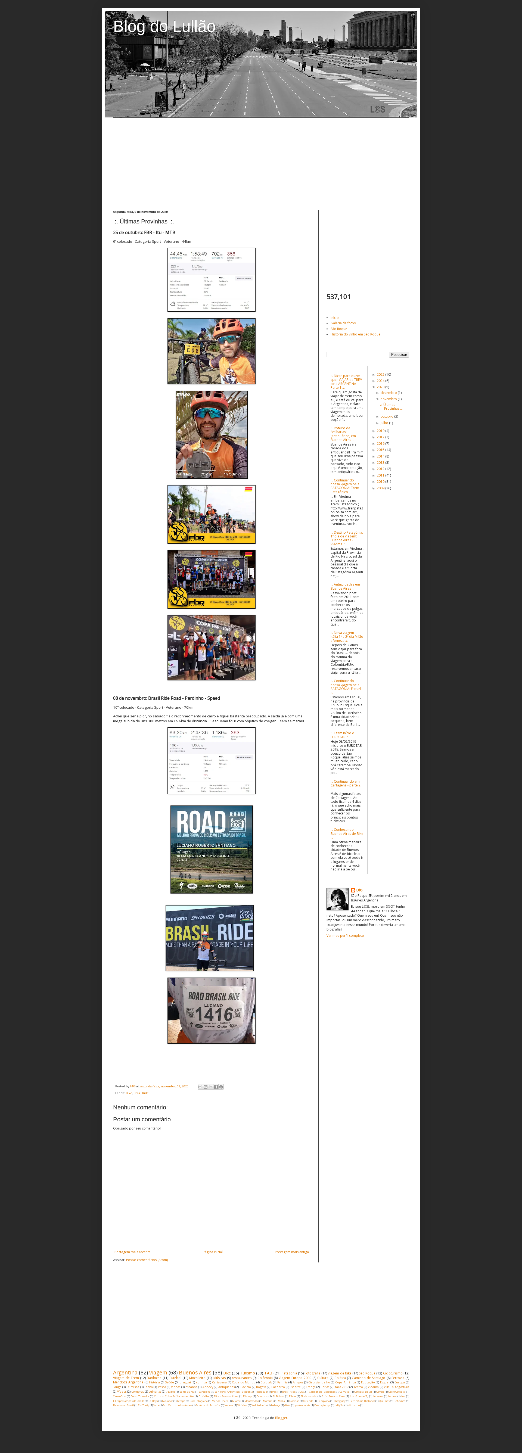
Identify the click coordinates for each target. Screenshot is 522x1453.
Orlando (308, 1401)
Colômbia (265, 1378)
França (311, 1387)
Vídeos (121, 1391)
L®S (359, 890)
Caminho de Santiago (368, 1378)
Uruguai (185, 1382)
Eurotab (266, 1382)
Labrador (167, 1401)
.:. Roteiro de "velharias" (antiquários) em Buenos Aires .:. (343, 434)
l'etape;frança (322, 1405)
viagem (158, 1372)
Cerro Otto (119, 1396)
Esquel (384, 1382)
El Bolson (278, 1396)
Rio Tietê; (143, 1405)
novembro (389, 399)
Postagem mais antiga (292, 1252)
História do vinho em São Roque (355, 334)
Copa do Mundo (243, 1382)
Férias (325, 1387)
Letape (181, 1401)
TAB (268, 1373)
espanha (191, 1387)
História (154, 1382)
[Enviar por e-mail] (200, 1087)
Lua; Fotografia (198, 1401)
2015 (381, 449)
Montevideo (251, 1401)
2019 (381, 430)
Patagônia (289, 1373)
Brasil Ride (141, 1093)
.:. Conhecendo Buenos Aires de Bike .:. (347, 833)
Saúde (169, 1382)
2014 (381, 456)
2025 (381, 374)
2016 (381, 443)
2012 (381, 468)
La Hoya (153, 1401)
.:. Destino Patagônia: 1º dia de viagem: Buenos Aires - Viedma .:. (347, 538)
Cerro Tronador (140, 1396)
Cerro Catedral (397, 1391)
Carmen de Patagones (322, 1391)
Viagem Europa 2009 (295, 1378)
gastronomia (302, 1405)
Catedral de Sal (363, 1391)
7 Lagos (170, 1391)
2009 (381, 488)
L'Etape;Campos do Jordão (128, 1401)
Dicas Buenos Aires (226, 1396)
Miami (236, 1401)
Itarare (392, 1396)
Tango (117, 1387)
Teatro (358, 1387)
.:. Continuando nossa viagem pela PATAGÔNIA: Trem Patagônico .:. (345, 486)
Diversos (262, 1396)
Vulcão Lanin (259, 1405)
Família (282, 1382)
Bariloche (154, 1378)
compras (137, 1391)
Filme (292, 1396)
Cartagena (219, 1382)
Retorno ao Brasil (123, 1405)
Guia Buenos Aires (333, 1396)
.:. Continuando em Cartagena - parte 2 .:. (346, 785)
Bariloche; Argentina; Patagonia (234, 1391)
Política (340, 1378)
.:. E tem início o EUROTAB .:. (342, 735)
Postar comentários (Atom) (147, 1260)
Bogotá (261, 1387)
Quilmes (384, 1401)
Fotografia (312, 1373)
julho (385, 423)
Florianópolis (308, 1396)
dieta (287, 1405)
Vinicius (242, 1405)
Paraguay (340, 1401)
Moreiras (268, 1401)
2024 (381, 380)
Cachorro (278, 1387)
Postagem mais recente (132, 1252)
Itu (403, 1396)
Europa (399, 1382)
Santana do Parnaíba (208, 1405)
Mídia (281, 1401)
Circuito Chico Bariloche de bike (174, 1396)
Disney (247, 1396)
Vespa (162, 1387)
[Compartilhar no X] (210, 1087)
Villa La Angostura (396, 1387)
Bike (129, 1093)
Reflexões (399, 1401)
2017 (381, 437)
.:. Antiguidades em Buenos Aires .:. (345, 586)
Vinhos (175, 1387)
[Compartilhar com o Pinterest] (221, 1087)
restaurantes (241, 1378)
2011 (381, 475)
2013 (381, 462)
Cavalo (380, 1391)
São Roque (339, 328)
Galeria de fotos (343, 323)
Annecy (208, 1387)
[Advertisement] (261, 164)
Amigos (298, 1382)
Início (335, 317)
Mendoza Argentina (128, 1382)
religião (339, 1405)
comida (201, 1382)
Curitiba (204, 1396)
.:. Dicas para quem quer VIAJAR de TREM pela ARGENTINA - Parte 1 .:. (346, 382)
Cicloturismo (393, 1373)
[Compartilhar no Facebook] (216, 1087)
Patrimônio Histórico (362, 1401)
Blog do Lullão (164, 26)
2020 (381, 387)
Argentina (125, 1372)
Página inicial (213, 1252)
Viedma (373, 1387)
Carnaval (345, 1391)
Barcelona (204, 1391)
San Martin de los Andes (177, 1405)
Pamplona (324, 1401)
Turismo (247, 1373)
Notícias (294, 1401)
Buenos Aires (195, 1372)
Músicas (219, 1378)
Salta (156, 1405)
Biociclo (245, 1387)
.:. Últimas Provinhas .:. (391, 406)
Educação (368, 1382)
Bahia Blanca (187, 1391)
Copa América (345, 1382)
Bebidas (262, 1391)
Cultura (322, 1378)
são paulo (354, 1405)
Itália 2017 (341, 1387)
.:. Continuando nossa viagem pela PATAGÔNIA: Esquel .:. (346, 687)
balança (275, 1405)
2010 (381, 481)
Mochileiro (197, 1378)
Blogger (281, 1417)
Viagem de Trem (126, 1378)
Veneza (229, 1405)
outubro (387, 416)
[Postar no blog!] (205, 1087)
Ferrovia (397, 1378)
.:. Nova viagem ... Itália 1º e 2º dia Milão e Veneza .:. (347, 636)
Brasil (274, 1391)
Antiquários (226, 1387)
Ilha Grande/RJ (359, 1396)
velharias (155, 1391)
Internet (378, 1396)
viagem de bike (339, 1373)
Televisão (132, 1387)
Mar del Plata (220, 1401)
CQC (302, 1391)
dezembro (389, 392)
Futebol (175, 1378)
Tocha (148, 1387)
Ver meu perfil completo (345, 935)
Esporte (295, 1387)
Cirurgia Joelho (319, 1382)
